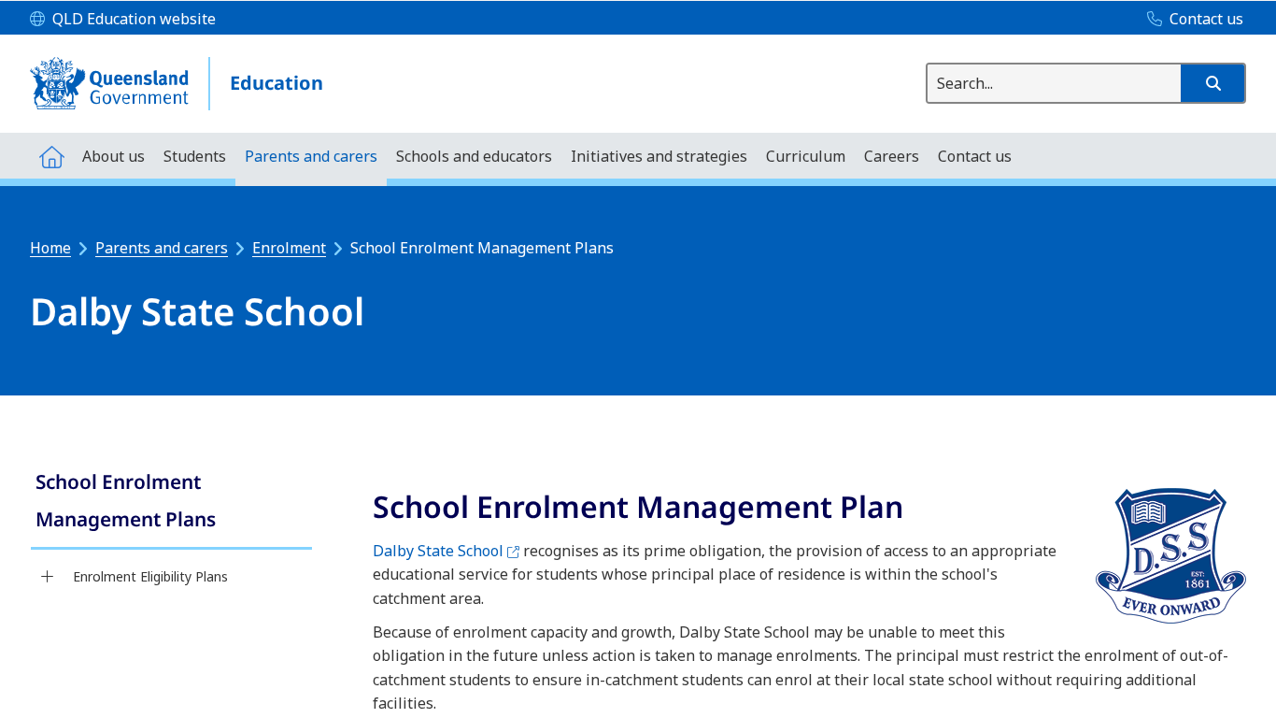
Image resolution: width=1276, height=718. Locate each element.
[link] (171, 502)
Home (50, 247)
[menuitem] (51, 156)
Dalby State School (446, 550)
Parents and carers (161, 247)
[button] (1212, 83)
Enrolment (289, 247)
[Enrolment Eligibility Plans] (47, 577)
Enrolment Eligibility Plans (150, 576)
